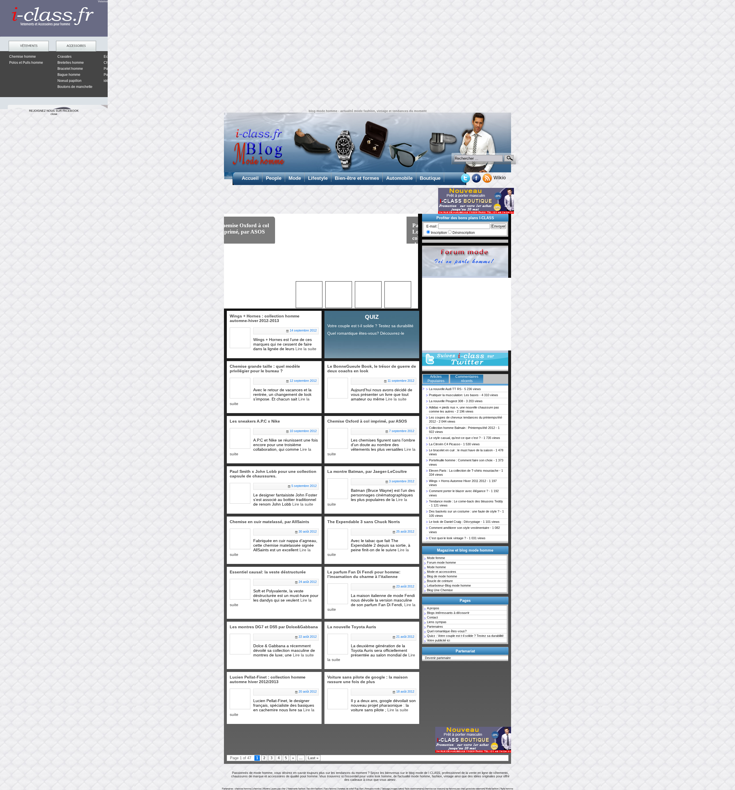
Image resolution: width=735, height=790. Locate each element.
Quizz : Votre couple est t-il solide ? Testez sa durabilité (465, 635)
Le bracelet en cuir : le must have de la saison (461, 450)
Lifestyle (318, 178)
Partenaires (435, 626)
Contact (432, 617)
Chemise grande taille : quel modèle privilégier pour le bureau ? (265, 368)
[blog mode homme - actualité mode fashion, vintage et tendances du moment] (367, 142)
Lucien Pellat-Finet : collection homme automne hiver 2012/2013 (267, 679)
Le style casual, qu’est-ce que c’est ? (455, 438)
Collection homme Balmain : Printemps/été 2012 (462, 427)
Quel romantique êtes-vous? (447, 631)
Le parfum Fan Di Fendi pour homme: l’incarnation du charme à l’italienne (364, 574)
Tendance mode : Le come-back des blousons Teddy (466, 501)
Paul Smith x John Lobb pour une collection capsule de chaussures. (273, 473)
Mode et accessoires (441, 571)
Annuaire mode (372, 788)
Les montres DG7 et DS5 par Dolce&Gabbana (274, 627)
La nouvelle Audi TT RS (445, 389)
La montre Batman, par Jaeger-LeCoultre (367, 471)
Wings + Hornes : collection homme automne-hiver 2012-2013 (254, 234)
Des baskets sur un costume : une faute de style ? (464, 511)
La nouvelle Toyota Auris (351, 627)
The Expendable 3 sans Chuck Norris (363, 521)
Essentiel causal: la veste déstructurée (268, 572)
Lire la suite (305, 348)
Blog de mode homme (442, 576)
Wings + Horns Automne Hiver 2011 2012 (457, 481)
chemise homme (243, 788)
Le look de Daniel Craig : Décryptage (454, 521)
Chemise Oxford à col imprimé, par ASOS (367, 421)
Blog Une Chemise (440, 590)
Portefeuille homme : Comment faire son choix (461, 460)
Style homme (506, 788)
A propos (433, 608)
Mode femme (436, 558)
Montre (266, 788)
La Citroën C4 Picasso (444, 444)
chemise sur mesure (434, 788)
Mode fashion (492, 788)
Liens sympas (436, 622)
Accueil (250, 178)
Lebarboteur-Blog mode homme (449, 585)
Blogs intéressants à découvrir (448, 612)
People (273, 178)
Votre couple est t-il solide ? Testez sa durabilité (370, 325)
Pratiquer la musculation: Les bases (454, 395)
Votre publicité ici (438, 640)
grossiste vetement (475, 788)
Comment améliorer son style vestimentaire (459, 527)
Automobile (399, 178)
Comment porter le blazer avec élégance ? (458, 491)
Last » (313, 758)
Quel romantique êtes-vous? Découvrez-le (365, 333)
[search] (509, 158)
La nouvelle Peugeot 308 (446, 401)
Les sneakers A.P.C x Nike (255, 421)
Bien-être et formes (357, 178)
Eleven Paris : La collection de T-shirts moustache (463, 470)
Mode (295, 178)
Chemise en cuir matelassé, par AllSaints (269, 521)
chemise (257, 788)
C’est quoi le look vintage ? (447, 538)
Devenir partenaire (438, 658)
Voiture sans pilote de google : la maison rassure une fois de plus (367, 679)
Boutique (430, 178)
